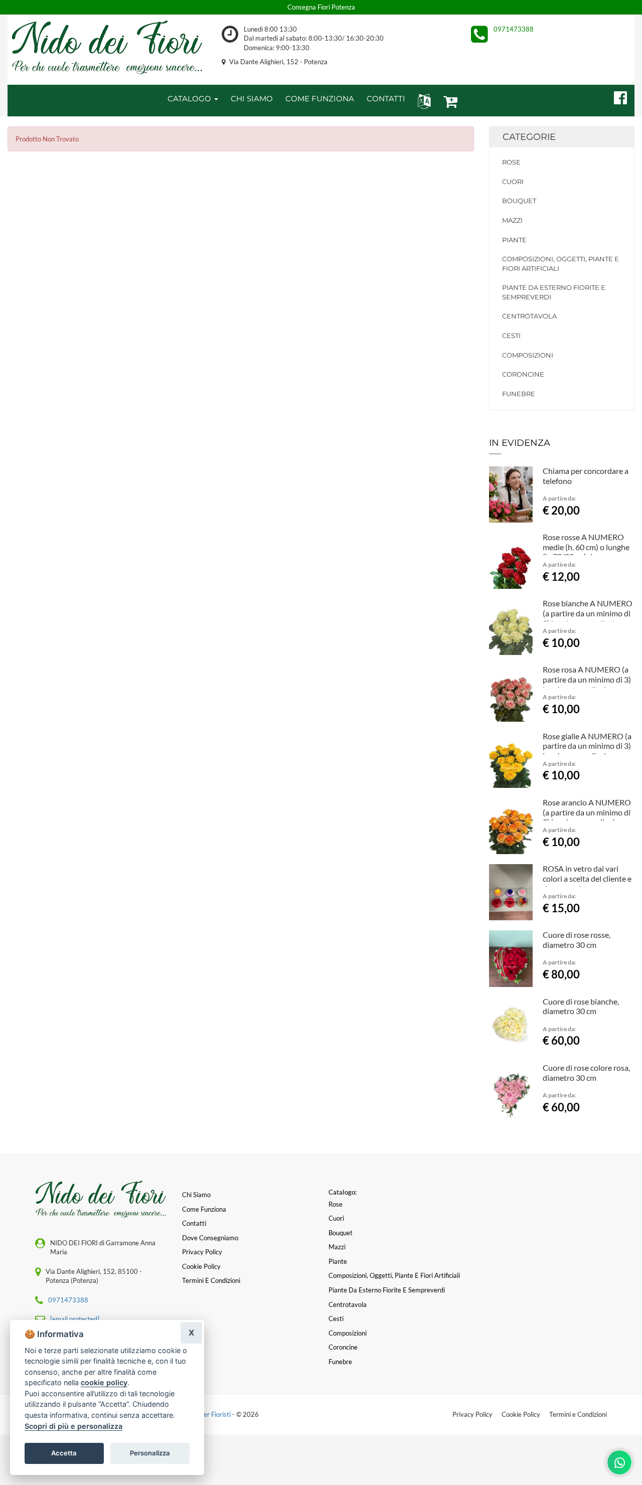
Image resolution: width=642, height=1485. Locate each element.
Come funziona (204, 1209)
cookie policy (104, 1382)
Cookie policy (201, 1266)
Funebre (518, 394)
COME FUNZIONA (319, 98)
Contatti (194, 1223)
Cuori (513, 182)
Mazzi (512, 220)
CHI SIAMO (252, 98)
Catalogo (190, 98)
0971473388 (514, 29)
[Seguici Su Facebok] (616, 96)
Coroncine (523, 374)
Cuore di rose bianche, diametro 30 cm (581, 1006)
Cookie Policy (521, 1414)
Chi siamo (196, 1195)
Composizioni (527, 355)
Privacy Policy (472, 1414)
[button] (422, 100)
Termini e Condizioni (578, 1414)
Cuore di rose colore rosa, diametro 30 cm (586, 1072)
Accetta (64, 1453)
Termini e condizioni (211, 1280)
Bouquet (519, 201)
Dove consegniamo (210, 1238)
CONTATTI (386, 98)
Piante (514, 240)
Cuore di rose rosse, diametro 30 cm (576, 939)
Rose (511, 162)
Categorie (529, 136)
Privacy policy (202, 1252)
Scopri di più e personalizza (73, 1426)
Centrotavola (529, 316)
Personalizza (150, 1453)
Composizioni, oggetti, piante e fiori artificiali (560, 263)
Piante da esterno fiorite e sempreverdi (553, 292)
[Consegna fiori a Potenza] (107, 47)
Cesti (511, 336)
